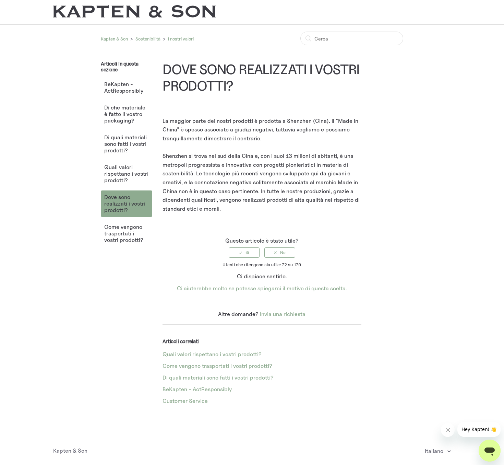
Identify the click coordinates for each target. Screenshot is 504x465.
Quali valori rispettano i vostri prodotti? (126, 174)
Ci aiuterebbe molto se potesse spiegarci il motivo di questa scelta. (262, 288)
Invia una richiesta (282, 314)
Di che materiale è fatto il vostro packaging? (124, 114)
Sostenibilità (147, 39)
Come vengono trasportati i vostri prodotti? (123, 233)
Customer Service (185, 401)
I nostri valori (181, 39)
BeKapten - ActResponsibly (123, 87)
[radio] (244, 252)
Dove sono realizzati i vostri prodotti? (124, 203)
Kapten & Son (114, 39)
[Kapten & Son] (134, 16)
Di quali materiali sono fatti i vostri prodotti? (125, 144)
